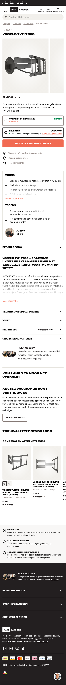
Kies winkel (13, 122)
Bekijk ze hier (13, 111)
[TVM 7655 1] (25, 66)
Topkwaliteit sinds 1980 (27, 431)
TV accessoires (28, 24)
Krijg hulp (37, 358)
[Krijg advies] (57, 676)
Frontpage (6, 24)
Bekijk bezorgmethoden (52, 134)
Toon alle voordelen (14, 198)
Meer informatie (57, 3)
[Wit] (9, 483)
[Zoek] (6, 17)
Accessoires (17, 24)
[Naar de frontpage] (19, 9)
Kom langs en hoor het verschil (24, 375)
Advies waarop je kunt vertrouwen (24, 391)
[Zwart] (4, 483)
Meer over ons (42, 641)
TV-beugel (7, 30)
